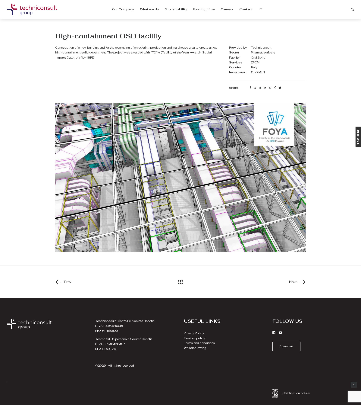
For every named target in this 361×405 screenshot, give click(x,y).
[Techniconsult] (32, 9)
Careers (227, 9)
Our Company (123, 9)
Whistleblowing (195, 348)
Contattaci (286, 346)
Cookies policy (194, 338)
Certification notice (296, 393)
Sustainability (176, 9)
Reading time (204, 9)
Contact (246, 9)
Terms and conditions (199, 343)
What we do (149, 9)
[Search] (352, 9)
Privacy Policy (194, 333)
